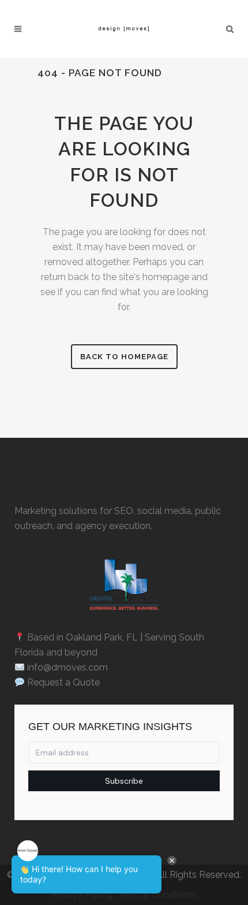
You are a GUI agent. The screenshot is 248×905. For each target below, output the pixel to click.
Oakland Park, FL (102, 637)
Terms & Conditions (155, 894)
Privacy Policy (80, 894)
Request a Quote (63, 682)
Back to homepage (124, 356)
